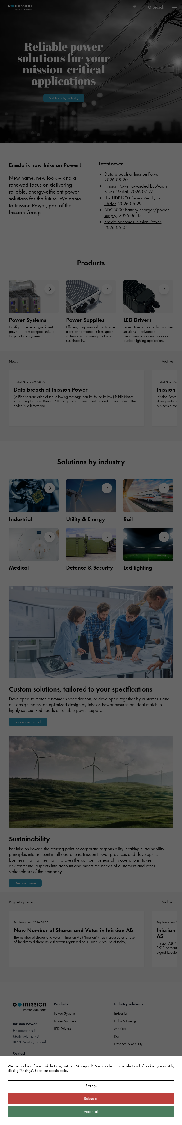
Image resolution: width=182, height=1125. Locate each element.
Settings (91, 1085)
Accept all (91, 1111)
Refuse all (91, 1098)
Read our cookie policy (51, 1070)
